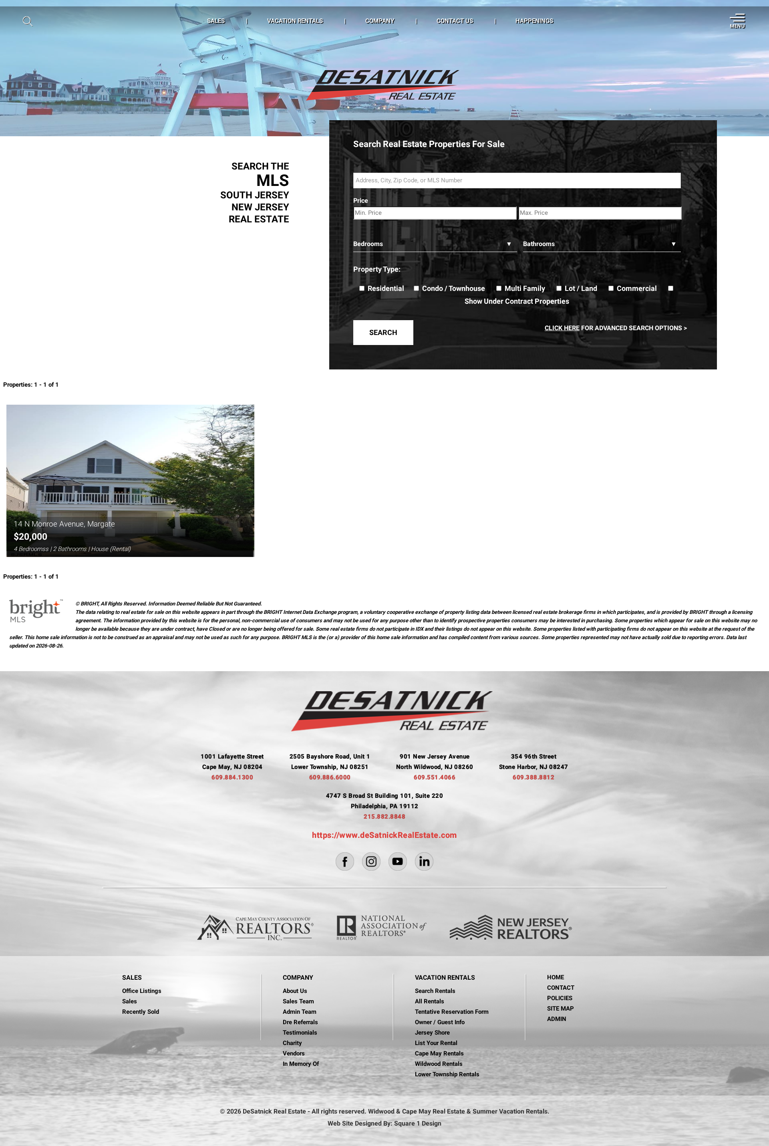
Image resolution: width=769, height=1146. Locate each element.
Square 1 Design (417, 1123)
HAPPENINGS (534, 20)
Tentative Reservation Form (452, 1011)
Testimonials (300, 1032)
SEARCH (383, 332)
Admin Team (299, 1011)
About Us (295, 991)
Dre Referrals (300, 1022)
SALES (216, 20)
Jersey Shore (432, 1032)
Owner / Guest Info (440, 1022)
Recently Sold (140, 1011)
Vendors (294, 1053)
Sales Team (298, 1001)
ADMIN (556, 1019)
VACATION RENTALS (295, 20)
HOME (555, 977)
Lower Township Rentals (447, 1074)
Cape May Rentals (439, 1053)
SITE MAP (560, 1008)
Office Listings (141, 991)
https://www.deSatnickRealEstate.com (384, 835)
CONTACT (560, 987)
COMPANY (379, 20)
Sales (129, 1001)
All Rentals (429, 1001)
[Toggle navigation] (736, 21)
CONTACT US (455, 20)
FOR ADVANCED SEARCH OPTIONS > (616, 328)
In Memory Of (301, 1063)
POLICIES (559, 998)
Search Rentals (435, 991)
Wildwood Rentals (439, 1063)
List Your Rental (436, 1043)
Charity (292, 1043)
